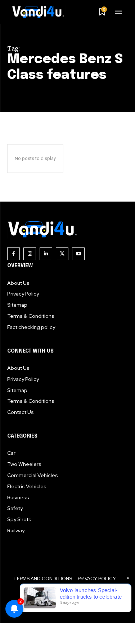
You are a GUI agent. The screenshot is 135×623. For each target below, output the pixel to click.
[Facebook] (13, 253)
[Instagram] (29, 253)
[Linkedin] (46, 253)
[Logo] (41, 12)
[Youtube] (78, 253)
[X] (62, 253)
